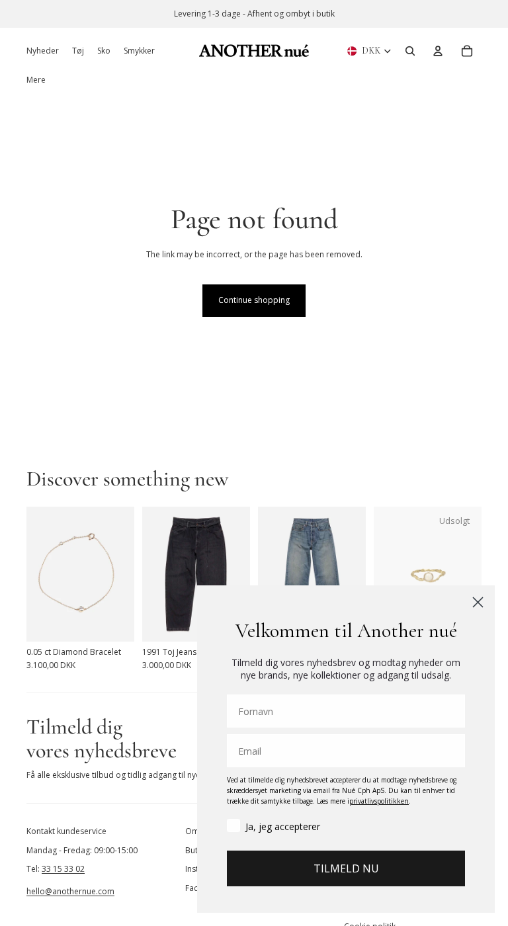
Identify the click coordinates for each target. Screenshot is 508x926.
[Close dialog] (477, 602)
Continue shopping (254, 300)
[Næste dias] (124, 574)
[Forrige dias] (36, 574)
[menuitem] (36, 80)
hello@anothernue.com (70, 891)
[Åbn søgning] (410, 50)
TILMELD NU (346, 868)
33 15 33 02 (63, 868)
